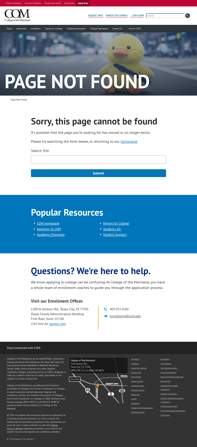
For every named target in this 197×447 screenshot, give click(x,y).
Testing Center (137, 381)
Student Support (115, 234)
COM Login (138, 15)
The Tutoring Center (169, 368)
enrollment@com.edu (125, 316)
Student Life (112, 229)
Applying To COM (49, 229)
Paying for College (53, 28)
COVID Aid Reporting (169, 406)
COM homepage (48, 223)
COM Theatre (166, 363)
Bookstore (135, 403)
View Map (75, 379)
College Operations (99, 28)
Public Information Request (172, 377)
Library (134, 399)
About (9, 28)
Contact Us (117, 28)
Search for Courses (117, 15)
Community (69, 3)
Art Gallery (165, 359)
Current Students (33, 3)
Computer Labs (137, 386)
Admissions (21, 28)
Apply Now (83, 3)
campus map (57, 324)
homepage (129, 141)
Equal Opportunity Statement (173, 411)
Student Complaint (168, 394)
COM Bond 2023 (138, 412)
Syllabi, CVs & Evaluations (142, 408)
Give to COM (135, 28)
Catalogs (135, 363)
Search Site (40, 150)
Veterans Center (138, 390)
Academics (36, 28)
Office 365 (135, 394)
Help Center (136, 377)
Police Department (168, 372)
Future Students (14, 3)
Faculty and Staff (52, 3)
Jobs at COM (166, 381)
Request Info (95, 15)
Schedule (135, 359)
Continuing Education (76, 28)
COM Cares (165, 415)
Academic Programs (51, 234)
